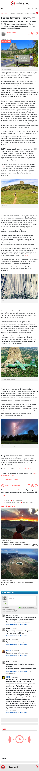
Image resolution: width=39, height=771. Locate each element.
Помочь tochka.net (16, 13)
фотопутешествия (12, 502)
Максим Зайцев (12, 32)
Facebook (21, 490)
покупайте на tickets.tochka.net (25, 469)
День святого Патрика (12, 479)
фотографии (17, 500)
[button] (32, 8)
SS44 (8, 677)
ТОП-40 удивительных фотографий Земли (17, 583)
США (2, 166)
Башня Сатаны (28, 502)
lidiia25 (8, 650)
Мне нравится (23, 624)
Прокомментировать (11, 624)
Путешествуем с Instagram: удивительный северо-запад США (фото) (19, 543)
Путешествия (6, 41)
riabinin (26, 255)
